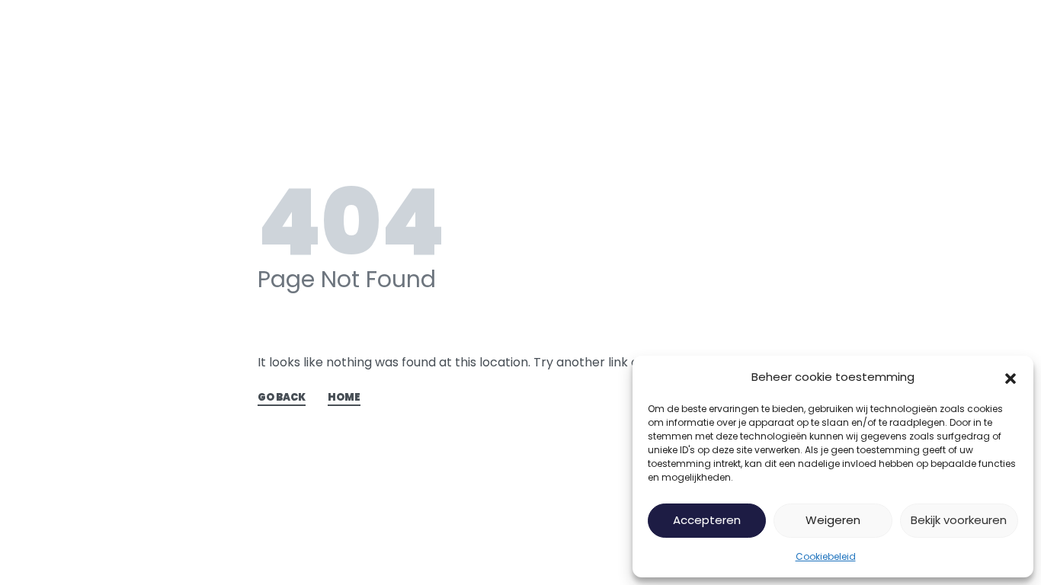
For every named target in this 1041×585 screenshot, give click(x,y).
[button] (1010, 377)
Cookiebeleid (826, 556)
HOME (344, 398)
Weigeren (833, 520)
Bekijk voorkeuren (959, 520)
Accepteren (707, 520)
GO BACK (282, 398)
